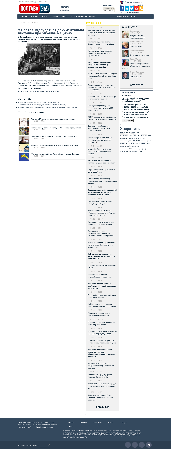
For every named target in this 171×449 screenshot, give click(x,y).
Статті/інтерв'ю (79, 16)
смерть (122, 143)
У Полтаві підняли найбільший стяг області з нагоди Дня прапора (56, 154)
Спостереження (136, 46)
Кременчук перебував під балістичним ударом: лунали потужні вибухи (99, 128)
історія (22, 91)
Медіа (65, 16)
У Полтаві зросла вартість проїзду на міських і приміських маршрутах (102, 286)
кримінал (142, 143)
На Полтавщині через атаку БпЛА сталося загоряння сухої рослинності (101, 256)
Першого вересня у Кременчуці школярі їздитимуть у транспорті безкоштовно (102, 87)
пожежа (144, 141)
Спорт (45, 16)
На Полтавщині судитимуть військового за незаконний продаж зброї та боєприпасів (102, 213)
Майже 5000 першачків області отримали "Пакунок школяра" (54, 145)
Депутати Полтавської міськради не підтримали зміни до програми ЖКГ (102, 386)
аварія (122, 151)
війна (56, 91)
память (31, 91)
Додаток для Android (133, 2)
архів (49, 91)
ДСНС (122, 146)
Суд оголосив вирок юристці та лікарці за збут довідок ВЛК (54, 137)
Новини (35, 16)
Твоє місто (97, 423)
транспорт (124, 141)
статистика (124, 149)
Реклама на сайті (136, 5)
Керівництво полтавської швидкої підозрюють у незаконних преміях (99, 64)
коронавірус (137, 149)
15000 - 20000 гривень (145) (136, 110)
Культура (55, 16)
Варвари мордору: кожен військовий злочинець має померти (136, 66)
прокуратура (133, 151)
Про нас (123, 5)
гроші (132, 143)
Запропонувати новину (129, 12)
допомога (133, 146)
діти (139, 138)
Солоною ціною (136, 77)
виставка (40, 91)
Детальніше (102, 407)
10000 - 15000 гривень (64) (136, 107)
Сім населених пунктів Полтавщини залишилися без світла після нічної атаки (102, 76)
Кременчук (124, 135)
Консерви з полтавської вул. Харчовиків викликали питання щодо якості (100, 397)
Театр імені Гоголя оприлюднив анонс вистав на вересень (53, 119)
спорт (133, 132)
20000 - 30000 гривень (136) (136, 112)
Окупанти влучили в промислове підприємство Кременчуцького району (101, 245)
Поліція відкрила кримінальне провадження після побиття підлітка (100, 140)
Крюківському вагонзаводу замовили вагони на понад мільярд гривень (102, 181)
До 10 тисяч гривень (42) (135, 105)
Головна (25, 16)
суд (134, 135)
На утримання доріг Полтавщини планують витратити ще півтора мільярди (101, 32)
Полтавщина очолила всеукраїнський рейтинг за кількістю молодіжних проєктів (101, 233)
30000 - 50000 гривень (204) (136, 115)
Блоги (92, 16)
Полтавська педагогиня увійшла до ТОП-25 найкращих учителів (56, 128)
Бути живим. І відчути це (139, 55)
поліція (122, 132)
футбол (144, 135)
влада (131, 138)
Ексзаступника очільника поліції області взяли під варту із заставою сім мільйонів (102, 192)
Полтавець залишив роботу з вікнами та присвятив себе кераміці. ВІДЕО (100, 53)
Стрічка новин (94, 23)
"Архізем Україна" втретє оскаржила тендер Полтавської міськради (101, 365)
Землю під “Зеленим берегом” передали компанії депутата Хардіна (100, 151)
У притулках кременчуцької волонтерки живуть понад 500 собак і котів (100, 108)
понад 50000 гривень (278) (136, 117)
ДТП (134, 141)
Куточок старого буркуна (126, 17)
